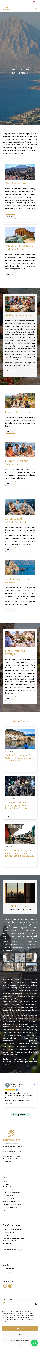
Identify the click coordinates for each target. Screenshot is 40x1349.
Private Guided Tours (9, 1190)
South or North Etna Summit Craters (14, 1241)
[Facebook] (5, 1286)
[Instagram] (10, 1286)
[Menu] (36, 7)
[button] (37, 1304)
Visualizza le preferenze (20, 1341)
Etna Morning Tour (8, 1232)
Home (5, 1181)
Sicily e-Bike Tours (8, 1199)
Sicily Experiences (8, 1196)
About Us (6, 1184)
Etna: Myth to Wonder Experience (13, 1229)
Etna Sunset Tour (8, 1235)
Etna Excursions (8, 1187)
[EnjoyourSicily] (16, 7)
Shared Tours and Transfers (11, 1193)
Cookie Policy (15, 1346)
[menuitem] (35, 1)
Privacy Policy (24, 1346)
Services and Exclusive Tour (11, 1202)
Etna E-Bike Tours (8, 1244)
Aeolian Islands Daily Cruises (12, 1204)
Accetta (20, 1328)
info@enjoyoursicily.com (10, 1272)
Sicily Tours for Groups (10, 1207)
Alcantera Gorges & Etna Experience (14, 1238)
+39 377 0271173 (8, 1269)
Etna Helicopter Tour (9, 1247)
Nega (20, 1334)
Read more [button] (8, 1104)
